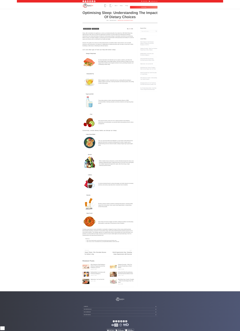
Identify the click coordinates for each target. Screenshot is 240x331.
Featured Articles (95, 28)
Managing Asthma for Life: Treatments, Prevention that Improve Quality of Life (148, 83)
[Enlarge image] (127, 325)
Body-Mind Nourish (87, 28)
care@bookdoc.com (154, 1)
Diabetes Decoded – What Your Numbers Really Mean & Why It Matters (125, 266)
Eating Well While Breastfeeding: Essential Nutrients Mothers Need (125, 273)
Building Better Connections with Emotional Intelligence (98, 273)
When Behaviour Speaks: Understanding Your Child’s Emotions (148, 78)
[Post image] (85, 266)
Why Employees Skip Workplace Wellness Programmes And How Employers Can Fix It (98, 266)
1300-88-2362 (145, 1)
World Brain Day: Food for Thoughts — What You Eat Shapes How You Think (126, 281)
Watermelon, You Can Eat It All (97, 279)
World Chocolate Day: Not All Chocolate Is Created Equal (148, 73)
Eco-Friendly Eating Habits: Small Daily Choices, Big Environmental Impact (148, 88)
